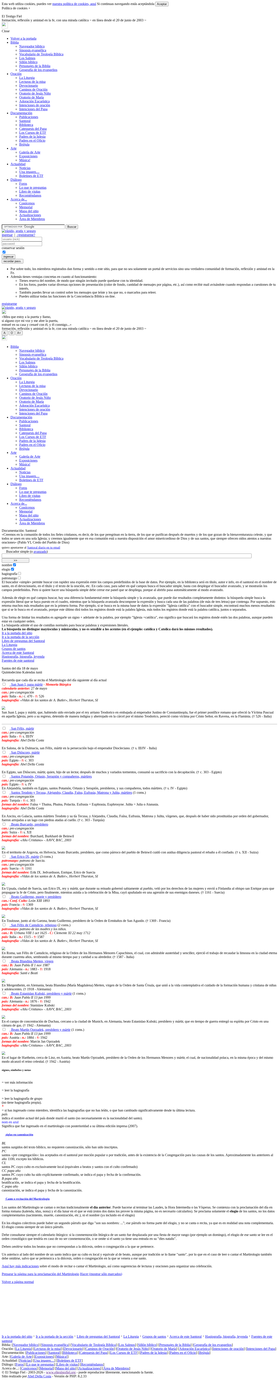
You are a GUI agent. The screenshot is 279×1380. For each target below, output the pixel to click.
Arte (13, 148)
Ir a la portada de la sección (20, 637)
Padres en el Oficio (32, 140)
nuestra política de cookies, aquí (74, 4)
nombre (7, 565)
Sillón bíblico (28, 62)
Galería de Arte (29, 152)
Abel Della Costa (39, 1376)
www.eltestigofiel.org (61, 1372)
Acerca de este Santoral (18, 652)
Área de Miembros (32, 219)
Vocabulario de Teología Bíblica (41, 54)
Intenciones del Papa (33, 109)
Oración (16, 74)
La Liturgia (27, 78)
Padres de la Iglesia (32, 136)
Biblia (14, 42)
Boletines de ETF (31, 176)
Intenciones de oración (34, 105)
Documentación (21, 113)
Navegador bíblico (32, 46)
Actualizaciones (30, 215)
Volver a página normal (18, 1282)
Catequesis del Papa (33, 129)
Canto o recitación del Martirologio (27, 1198)
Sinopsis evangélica (32, 50)
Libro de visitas (29, 191)
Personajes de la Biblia (34, 66)
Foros (23, 183)
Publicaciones (28, 117)
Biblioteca (26, 125)
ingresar (7, 235)
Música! (24, 160)
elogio (6, 569)
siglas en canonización (19, 1134)
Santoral (25, 121)
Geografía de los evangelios (38, 70)
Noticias (25, 168)
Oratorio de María (31, 97)
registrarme (9, 304)
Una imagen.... (29, 172)
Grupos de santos (14, 649)
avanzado (40, 551)
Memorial (25, 207)
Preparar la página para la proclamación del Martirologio (40, 1274)
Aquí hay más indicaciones (20, 1266)
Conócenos (27, 203)
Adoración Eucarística (34, 101)
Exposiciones (28, 156)
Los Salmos (27, 58)
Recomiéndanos (30, 195)
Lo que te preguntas (32, 187)
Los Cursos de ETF (32, 132)
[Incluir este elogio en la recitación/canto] (4, 684)
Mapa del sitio (29, 211)
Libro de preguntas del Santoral (23, 641)
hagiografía (9, 574)
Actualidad (18, 164)
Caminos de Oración (33, 89)
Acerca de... (18, 199)
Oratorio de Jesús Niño (35, 93)
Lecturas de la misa (32, 81)
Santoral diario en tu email (43, 547)
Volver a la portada (23, 38)
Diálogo (16, 180)
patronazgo (9, 578)
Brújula (24, 144)
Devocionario (28, 85)
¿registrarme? (26, 235)
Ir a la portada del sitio (17, 633)
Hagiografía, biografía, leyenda (23, 656)
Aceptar (162, 4)
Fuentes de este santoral (18, 660)
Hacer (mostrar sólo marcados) (101, 1274)
